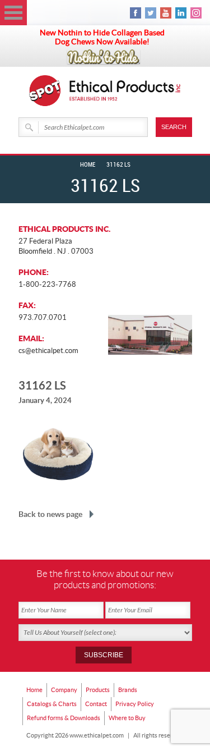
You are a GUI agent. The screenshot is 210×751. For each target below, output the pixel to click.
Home (87, 165)
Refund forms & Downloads (63, 718)
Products (98, 689)
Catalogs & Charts (52, 703)
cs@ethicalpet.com (48, 350)
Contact (96, 703)
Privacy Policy (134, 703)
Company (64, 689)
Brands (127, 689)
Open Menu (13, 12)
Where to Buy (127, 718)
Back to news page (50, 514)
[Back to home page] (125, 90)
